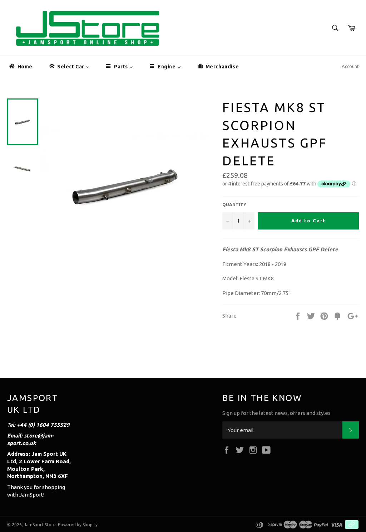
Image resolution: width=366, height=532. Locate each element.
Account (350, 66)
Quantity (234, 204)
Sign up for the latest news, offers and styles (276, 413)
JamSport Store (40, 524)
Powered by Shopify (78, 524)
